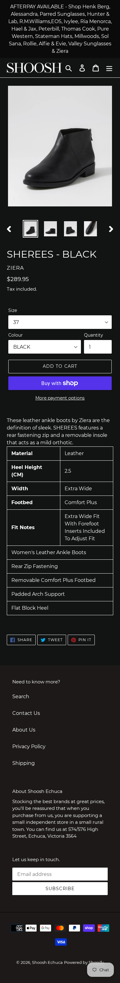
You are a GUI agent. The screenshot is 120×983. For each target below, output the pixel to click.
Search (20, 696)
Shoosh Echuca (47, 962)
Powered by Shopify (84, 962)
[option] (31, 228)
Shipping (23, 763)
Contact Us (26, 713)
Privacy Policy (29, 746)
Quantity (93, 335)
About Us (23, 730)
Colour (15, 335)
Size (12, 310)
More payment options (60, 398)
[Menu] (109, 67)
